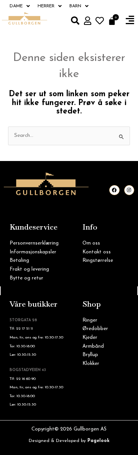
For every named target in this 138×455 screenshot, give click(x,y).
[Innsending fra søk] (121, 137)
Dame (16, 6)
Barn (75, 6)
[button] (130, 20)
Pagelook (98, 441)
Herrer (46, 6)
